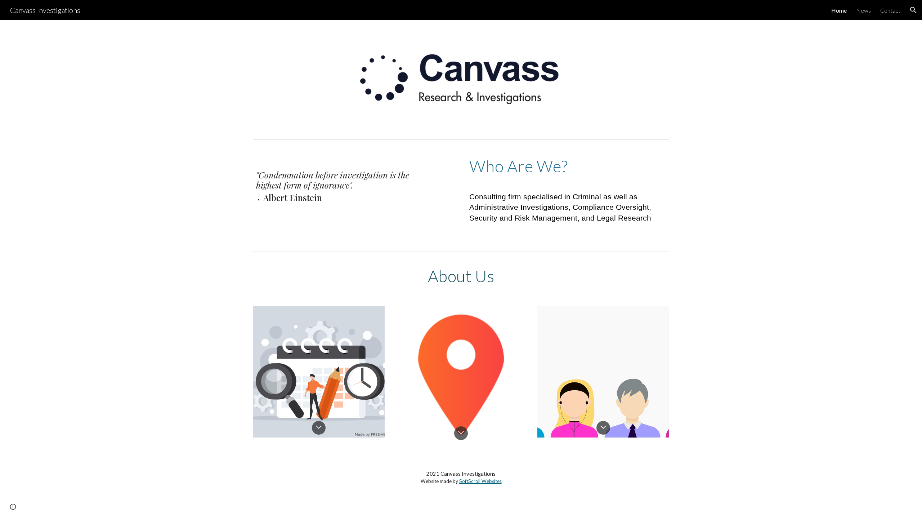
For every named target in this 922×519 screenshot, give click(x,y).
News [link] (863, 10)
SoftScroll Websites (480, 481)
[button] (913, 10)
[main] (336, 178)
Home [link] (839, 10)
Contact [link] (890, 10)
